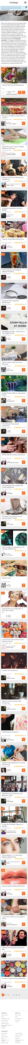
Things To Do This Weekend (5, 1040)
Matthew (10, 954)
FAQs (2, 1016)
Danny (9, 122)
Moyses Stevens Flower (11, 92)
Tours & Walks (4, 1033)
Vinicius (9, 923)
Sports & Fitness (4, 1036)
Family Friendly (18, 1033)
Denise (9, 615)
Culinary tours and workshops (19, 1040)
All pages (3, 1027)
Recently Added (4, 1042)
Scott (9, 338)
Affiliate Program (5, 1023)
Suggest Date (23, 123)
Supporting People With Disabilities (6, 1026)
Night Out (3, 1038)
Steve (9, 276)
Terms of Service (4, 1020)
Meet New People (19, 1035)
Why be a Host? (4, 1015)
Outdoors (17, 1038)
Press (16, 1016)
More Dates (23, 92)
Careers (17, 1021)
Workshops (17, 1042)
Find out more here (5, 9)
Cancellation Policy (5, 1018)
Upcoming (17, 1036)
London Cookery (11, 153)
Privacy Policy (4, 1021)
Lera (9, 522)
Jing (9, 245)
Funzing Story (18, 1018)
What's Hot (3, 1035)
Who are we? (18, 1015)
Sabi (9, 553)
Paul (9, 368)
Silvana (9, 769)
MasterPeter (10, 214)
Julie (9, 584)
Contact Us (17, 1020)
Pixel (9, 738)
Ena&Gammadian (12, 831)
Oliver (9, 399)
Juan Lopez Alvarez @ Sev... (14, 184)
